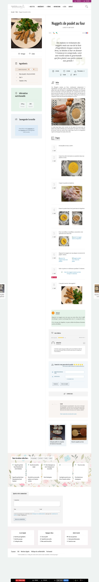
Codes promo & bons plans (74, 539)
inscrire (23, 130)
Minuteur (66, 580)
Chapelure (21, 80)
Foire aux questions (72, 536)
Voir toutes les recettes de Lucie (68, 414)
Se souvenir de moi (70, 379)
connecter (30, 128)
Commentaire (16, 500)
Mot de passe (57, 376)
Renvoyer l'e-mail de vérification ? (77, 366)
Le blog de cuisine (18, 541)
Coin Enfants (40, 458)
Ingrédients (41, 6)
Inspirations (57, 6)
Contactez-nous (71, 541)
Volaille (50, 458)
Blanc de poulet (22, 74)
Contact (70, 6)
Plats (17, 12)
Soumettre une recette (46, 539)
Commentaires (70, 393)
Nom (15, 509)
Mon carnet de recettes (46, 541)
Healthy (46, 458)
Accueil (12, 12)
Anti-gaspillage (34, 458)
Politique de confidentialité (38, 513)
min (61, 580)
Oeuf (20, 77)
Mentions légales (25, 551)
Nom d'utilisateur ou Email (58, 372)
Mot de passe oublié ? (67, 366)
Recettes (32, 6)
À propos (13, 551)
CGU (18, 551)
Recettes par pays (18, 539)
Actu (65, 6)
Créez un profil (44, 536)
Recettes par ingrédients (20, 536)
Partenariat (49, 551)
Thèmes (49, 6)
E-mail (40, 509)
